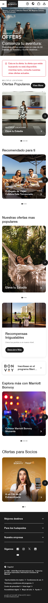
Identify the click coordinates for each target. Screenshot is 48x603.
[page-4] (26, 140)
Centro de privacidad (12, 586)
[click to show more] (45, 116)
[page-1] (21, 140)
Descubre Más (14, 350)
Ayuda (37, 590)
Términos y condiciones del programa (18, 583)
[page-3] (25, 203)
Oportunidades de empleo (14, 580)
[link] (24, 368)
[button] (24, 567)
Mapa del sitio (27, 590)
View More (38, 85)
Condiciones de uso (34, 580)
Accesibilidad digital (11, 590)
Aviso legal (27, 586)
